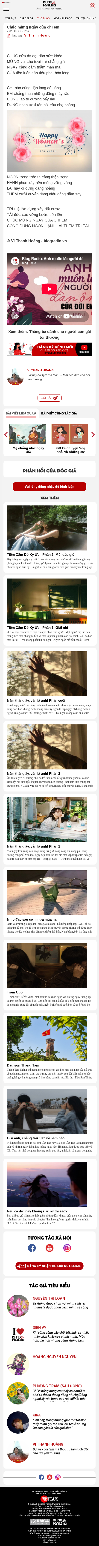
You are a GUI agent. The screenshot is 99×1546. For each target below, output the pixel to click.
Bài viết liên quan (21, 413)
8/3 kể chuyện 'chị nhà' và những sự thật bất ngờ (70, 450)
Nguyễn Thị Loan (49, 1298)
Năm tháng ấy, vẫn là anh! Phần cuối (36, 700)
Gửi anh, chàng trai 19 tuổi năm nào (35, 1138)
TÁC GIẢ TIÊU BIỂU (49, 1285)
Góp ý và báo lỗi (49, 1540)
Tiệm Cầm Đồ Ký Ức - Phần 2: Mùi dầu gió (40, 554)
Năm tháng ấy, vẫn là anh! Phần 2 (33, 773)
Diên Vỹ (39, 1328)
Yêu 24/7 (10, 18)
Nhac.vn (53, 1542)
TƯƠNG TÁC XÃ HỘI (49, 1237)
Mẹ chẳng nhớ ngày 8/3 (28, 450)
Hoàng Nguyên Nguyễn (54, 1357)
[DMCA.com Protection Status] (40, 1522)
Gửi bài (46, 398)
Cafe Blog (26, 18)
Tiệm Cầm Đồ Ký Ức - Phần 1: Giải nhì (37, 628)
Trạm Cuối (15, 992)
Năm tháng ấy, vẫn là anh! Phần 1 (33, 846)
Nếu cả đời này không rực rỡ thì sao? (37, 1211)
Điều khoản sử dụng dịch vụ (49, 1538)
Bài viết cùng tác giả (59, 413)
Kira (37, 1415)
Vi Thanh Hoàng (37, 35)
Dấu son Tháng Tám (23, 1065)
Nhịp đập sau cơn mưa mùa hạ (31, 919)
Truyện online (86, 18)
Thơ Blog (43, 18)
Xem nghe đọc (63, 18)
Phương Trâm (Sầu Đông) (57, 1386)
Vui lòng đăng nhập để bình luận (49, 486)
